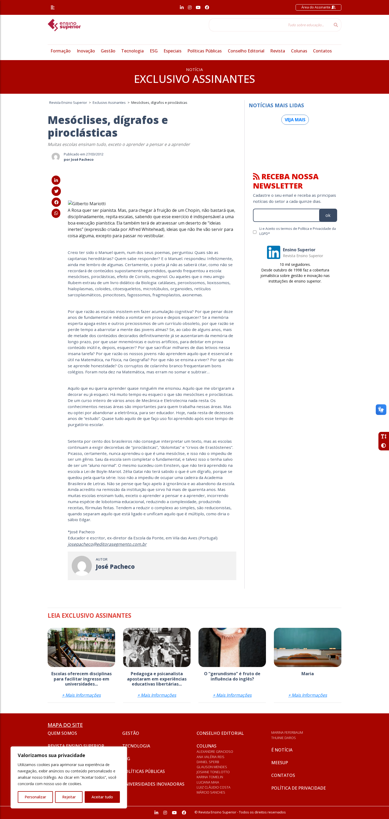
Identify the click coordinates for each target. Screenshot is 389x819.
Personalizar (35, 796)
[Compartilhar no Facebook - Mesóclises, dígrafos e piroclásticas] (56, 202)
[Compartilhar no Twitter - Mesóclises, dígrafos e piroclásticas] (56, 191)
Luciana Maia (208, 782)
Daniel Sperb (208, 761)
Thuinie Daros (283, 737)
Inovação (86, 51)
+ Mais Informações (81, 695)
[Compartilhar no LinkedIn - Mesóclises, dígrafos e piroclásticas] (56, 180)
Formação (61, 51)
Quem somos (62, 733)
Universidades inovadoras (153, 784)
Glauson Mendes (212, 766)
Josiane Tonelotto (213, 771)
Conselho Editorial (246, 51)
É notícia (281, 750)
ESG (154, 51)
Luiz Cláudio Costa (213, 787)
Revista (277, 51)
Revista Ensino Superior (76, 746)
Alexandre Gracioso (215, 751)
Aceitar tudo (102, 796)
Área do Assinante (316, 7)
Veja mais (295, 120)
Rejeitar (69, 796)
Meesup (279, 763)
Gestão (108, 51)
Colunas (299, 51)
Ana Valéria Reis (210, 756)
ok (328, 215)
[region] (69, 777)
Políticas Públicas (204, 51)
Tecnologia (132, 51)
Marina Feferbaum (287, 732)
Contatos (322, 51)
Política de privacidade (298, 788)
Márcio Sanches (211, 792)
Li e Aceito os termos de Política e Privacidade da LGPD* (297, 231)
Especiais (173, 51)
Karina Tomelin (210, 777)
